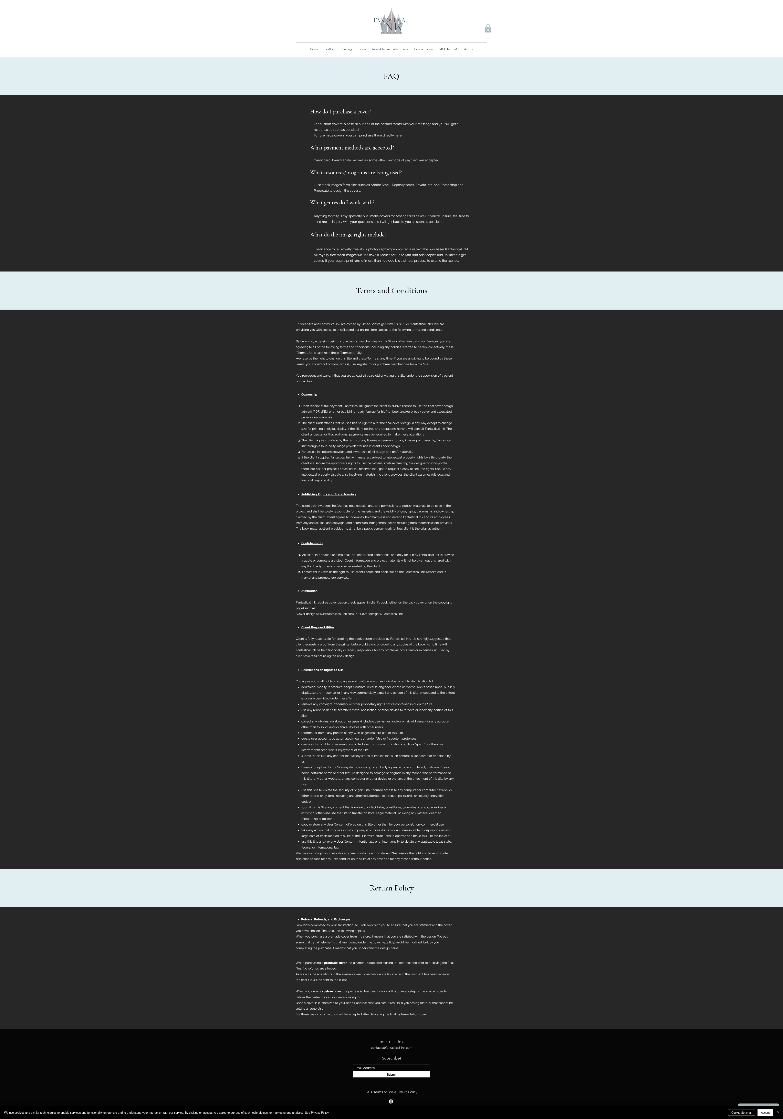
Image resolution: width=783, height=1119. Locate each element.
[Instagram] (391, 1101)
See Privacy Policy (317, 1112)
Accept (765, 1112)
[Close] (778, 1112)
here (398, 135)
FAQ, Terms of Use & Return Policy (391, 1092)
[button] (487, 28)
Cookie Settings (741, 1112)
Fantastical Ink (391, 1041)
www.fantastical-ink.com (337, 614)
